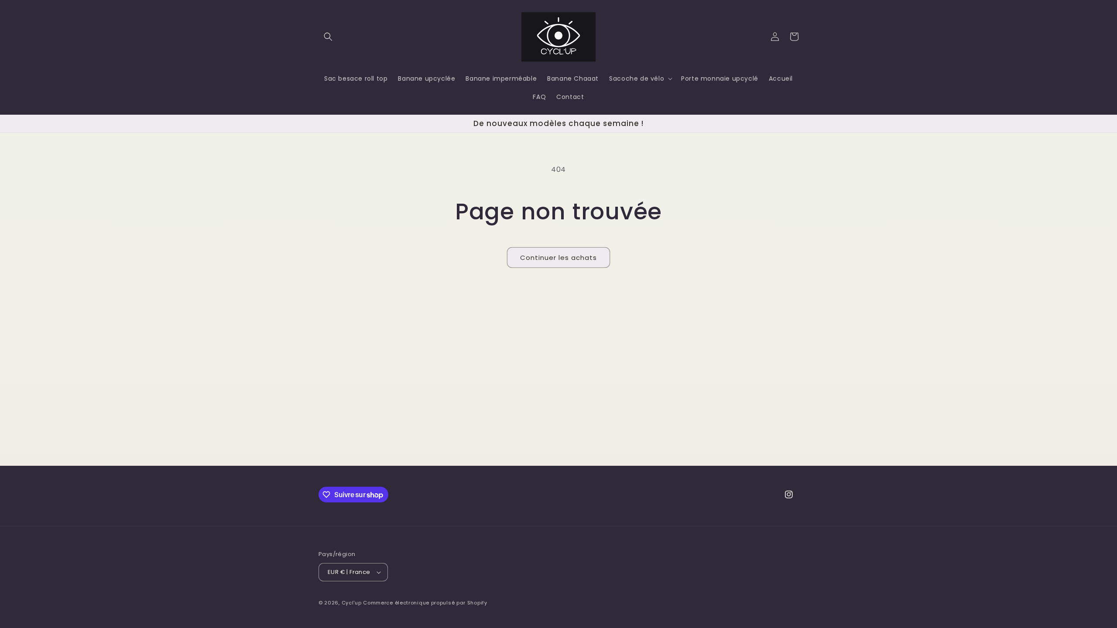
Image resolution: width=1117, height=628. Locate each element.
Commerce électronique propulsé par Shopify (425, 602)
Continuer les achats (558, 257)
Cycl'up (352, 602)
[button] (328, 36)
